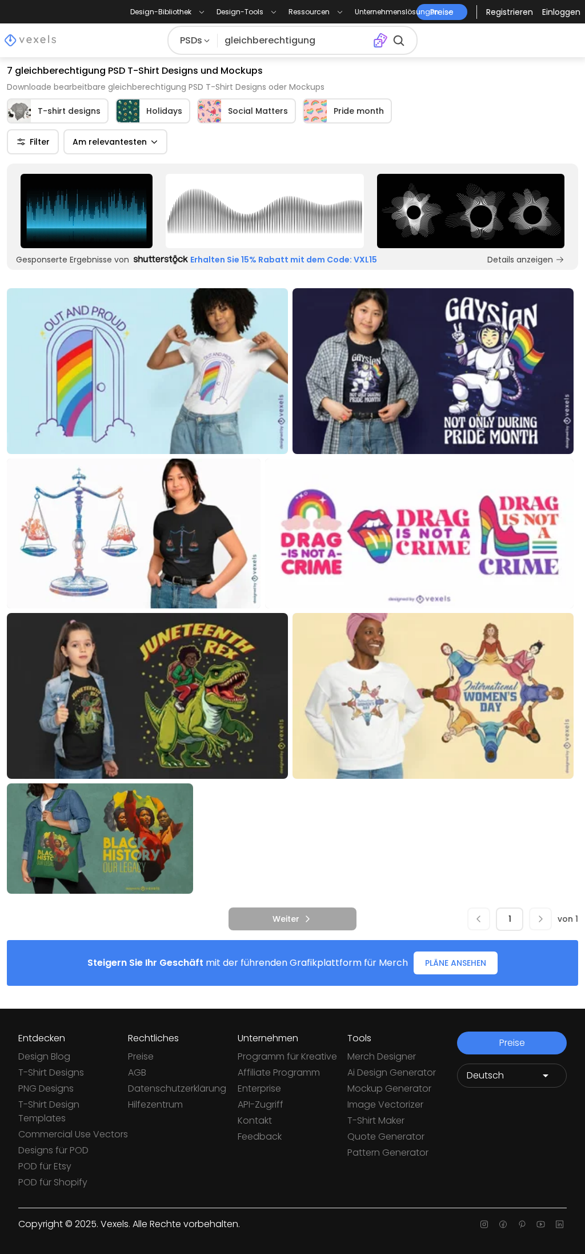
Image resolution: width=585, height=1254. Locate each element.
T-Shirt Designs (51, 1072)
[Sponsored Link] (86, 211)
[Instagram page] (484, 1224)
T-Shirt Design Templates (48, 1111)
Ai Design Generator (391, 1072)
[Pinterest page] (522, 1224)
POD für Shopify (52, 1182)
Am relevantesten (110, 142)
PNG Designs (46, 1088)
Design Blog (44, 1056)
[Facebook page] (503, 1224)
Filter (40, 142)
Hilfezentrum (155, 1104)
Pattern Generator (387, 1152)
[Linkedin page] (559, 1224)
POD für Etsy (44, 1166)
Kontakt (255, 1120)
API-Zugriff (260, 1104)
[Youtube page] (541, 1224)
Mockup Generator (389, 1088)
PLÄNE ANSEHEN (455, 963)
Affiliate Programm (279, 1072)
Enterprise (259, 1088)
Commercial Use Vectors (73, 1134)
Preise (141, 1056)
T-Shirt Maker (375, 1120)
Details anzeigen (520, 259)
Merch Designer (381, 1056)
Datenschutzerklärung (177, 1088)
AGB (137, 1072)
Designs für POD (53, 1150)
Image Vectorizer (385, 1104)
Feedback (260, 1136)
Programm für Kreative (287, 1056)
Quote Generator (385, 1136)
